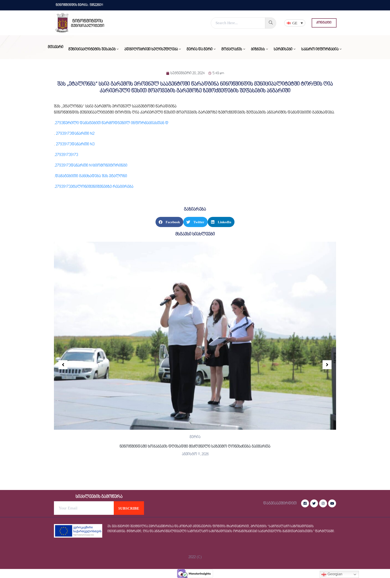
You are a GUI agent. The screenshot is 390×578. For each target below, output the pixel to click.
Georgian (334, 574)
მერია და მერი (200, 49)
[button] (324, 23)
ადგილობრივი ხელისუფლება (151, 49)
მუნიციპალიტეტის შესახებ (92, 49)
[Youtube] (332, 503)
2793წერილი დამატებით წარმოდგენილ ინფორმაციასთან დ (111, 123)
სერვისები (283, 49)
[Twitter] (314, 503)
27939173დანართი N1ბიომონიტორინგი (91, 165)
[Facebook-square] (305, 503)
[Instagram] (323, 503)
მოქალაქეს (231, 49)
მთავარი (55, 47)
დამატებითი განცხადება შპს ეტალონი (91, 176)
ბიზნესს (258, 49)
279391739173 (66, 155)
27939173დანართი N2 (75, 134)
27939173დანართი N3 (75, 144)
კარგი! (228, 8)
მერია (195, 437)
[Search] (270, 23)
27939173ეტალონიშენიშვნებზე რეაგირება (94, 187)
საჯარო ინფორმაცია (320, 49)
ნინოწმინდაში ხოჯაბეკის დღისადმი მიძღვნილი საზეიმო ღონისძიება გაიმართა (195, 446)
